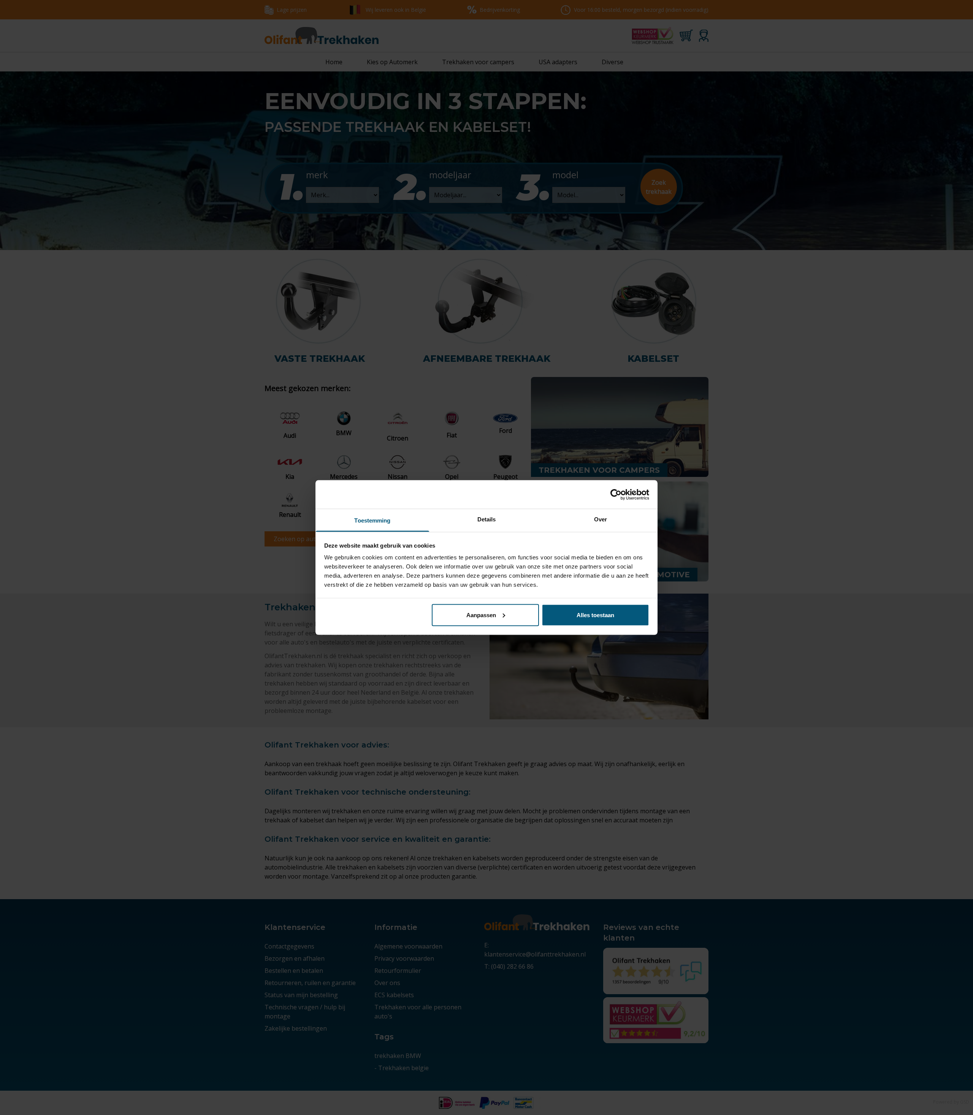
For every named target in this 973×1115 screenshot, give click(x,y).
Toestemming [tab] (372, 520)
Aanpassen (481, 614)
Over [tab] (600, 519)
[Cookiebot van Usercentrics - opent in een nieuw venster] (616, 494)
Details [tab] (486, 519)
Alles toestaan (595, 614)
